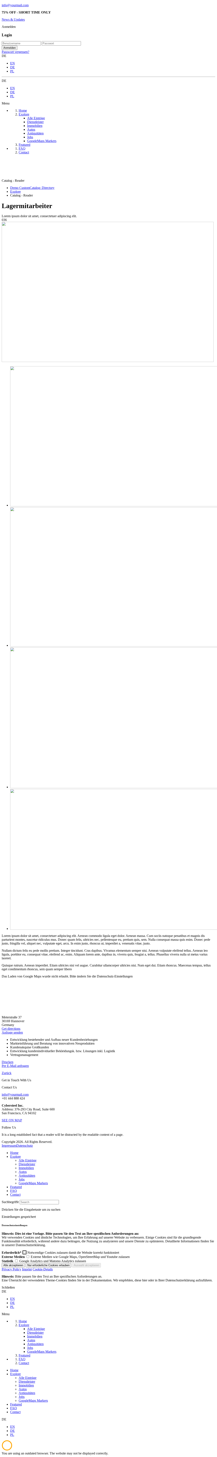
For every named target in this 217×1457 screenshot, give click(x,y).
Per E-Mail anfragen (15, 1066)
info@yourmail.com (15, 5)
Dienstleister (27, 1164)
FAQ (13, 1191)
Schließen (8, 1287)
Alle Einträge (27, 1160)
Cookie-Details (43, 1269)
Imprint (27, 1269)
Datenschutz (24, 1145)
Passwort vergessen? (15, 52)
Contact (15, 1194)
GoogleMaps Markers (33, 1183)
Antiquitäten (27, 1175)
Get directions (11, 1028)
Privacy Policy (11, 1269)
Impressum (9, 1145)
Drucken (7, 1062)
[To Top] (7, 1449)
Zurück (6, 1073)
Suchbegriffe (10, 1202)
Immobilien (26, 1168)
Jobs (22, 1179)
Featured (16, 1187)
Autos (23, 1172)
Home (14, 1153)
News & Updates (13, 19)
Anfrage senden (12, 1032)
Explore (15, 1156)
